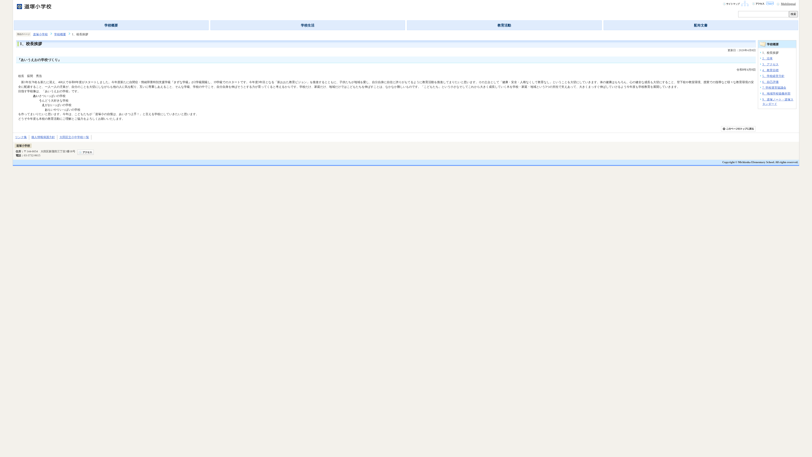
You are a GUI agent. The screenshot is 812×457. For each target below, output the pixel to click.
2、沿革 (767, 58)
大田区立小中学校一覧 (74, 137)
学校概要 (111, 25)
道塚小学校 (40, 34)
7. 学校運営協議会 (774, 87)
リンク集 (21, 137)
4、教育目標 (770, 70)
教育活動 (504, 25)
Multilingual (788, 4)
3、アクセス (770, 64)
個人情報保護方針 (43, 137)
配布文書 (701, 25)
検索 (793, 14)
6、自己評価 (770, 82)
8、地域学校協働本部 (776, 93)
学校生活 (307, 25)
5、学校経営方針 (773, 76)
